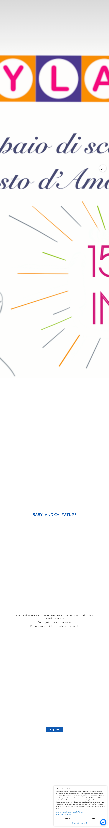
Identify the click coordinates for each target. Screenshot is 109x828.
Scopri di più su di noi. (63, 814)
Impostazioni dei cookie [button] (80, 823)
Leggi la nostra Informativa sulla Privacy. (69, 812)
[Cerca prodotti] (103, 168)
